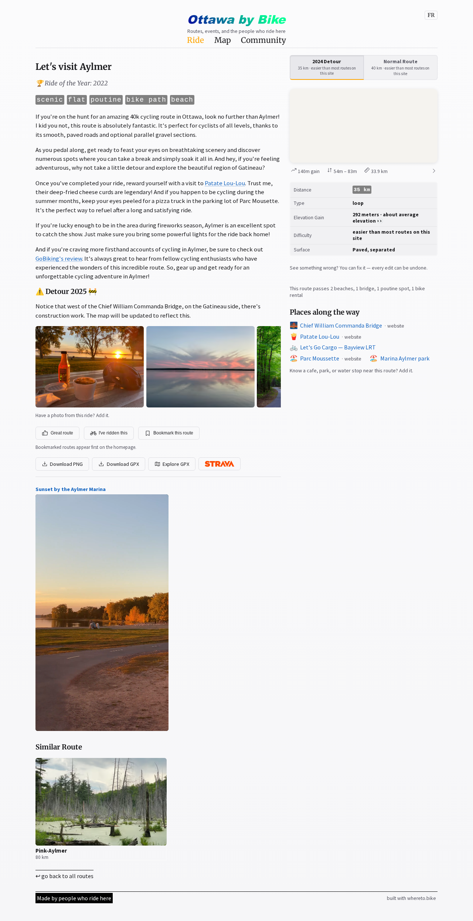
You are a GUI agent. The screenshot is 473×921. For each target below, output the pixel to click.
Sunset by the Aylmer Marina (70, 489)
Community (263, 40)
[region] (364, 126)
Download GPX (123, 464)
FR (431, 15)
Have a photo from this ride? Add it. (72, 415)
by (236, 19)
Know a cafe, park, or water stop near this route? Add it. (351, 370)
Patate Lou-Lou (225, 183)
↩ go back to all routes (64, 876)
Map (222, 40)
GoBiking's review (58, 258)
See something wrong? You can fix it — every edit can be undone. (359, 268)
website (395, 326)
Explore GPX (176, 464)
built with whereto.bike (411, 898)
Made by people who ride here (74, 898)
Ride (195, 40)
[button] (364, 126)
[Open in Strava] (219, 463)
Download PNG (66, 464)
